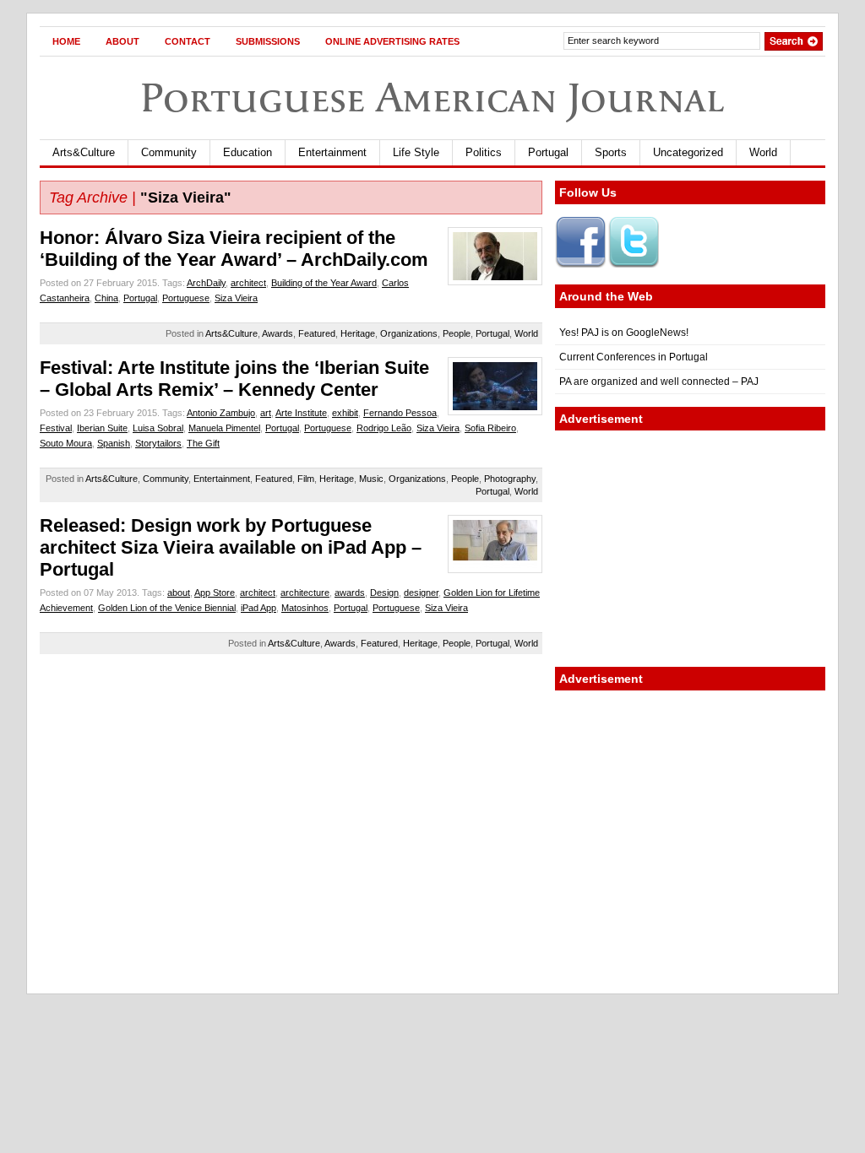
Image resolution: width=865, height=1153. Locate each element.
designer (421, 592)
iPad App (258, 608)
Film (305, 479)
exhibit (345, 413)
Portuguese (185, 298)
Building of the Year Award (324, 283)
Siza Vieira (236, 298)
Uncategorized (688, 152)
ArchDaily (206, 283)
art (265, 413)
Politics (483, 152)
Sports (611, 152)
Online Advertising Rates (392, 41)
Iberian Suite (102, 428)
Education (247, 152)
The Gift (203, 443)
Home (66, 41)
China (106, 298)
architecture (304, 592)
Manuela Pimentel (224, 428)
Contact (187, 41)
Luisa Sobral (158, 428)
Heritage (357, 333)
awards (350, 592)
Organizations (409, 333)
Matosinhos (305, 608)
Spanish (113, 443)
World (763, 152)
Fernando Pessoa (400, 413)
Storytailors (158, 443)
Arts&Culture (83, 152)
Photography (510, 479)
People (457, 333)
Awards (277, 333)
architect (248, 283)
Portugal (548, 152)
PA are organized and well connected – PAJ (659, 381)
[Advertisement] (690, 548)
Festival (56, 428)
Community (169, 152)
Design (384, 592)
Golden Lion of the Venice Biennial (167, 608)
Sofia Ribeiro (490, 428)
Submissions (268, 41)
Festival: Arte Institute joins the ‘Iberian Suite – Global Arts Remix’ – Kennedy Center (234, 378)
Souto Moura (66, 443)
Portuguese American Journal (432, 97)
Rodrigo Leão (383, 428)
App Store (214, 592)
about (178, 592)
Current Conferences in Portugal (633, 357)
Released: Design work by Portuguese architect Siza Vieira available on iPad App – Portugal (231, 547)
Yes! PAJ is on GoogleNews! (623, 332)
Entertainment (332, 152)
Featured (316, 333)
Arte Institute (301, 413)
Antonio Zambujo (221, 413)
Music (371, 479)
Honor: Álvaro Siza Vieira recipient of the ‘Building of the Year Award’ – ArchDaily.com (234, 248)
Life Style (416, 152)
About (122, 41)
